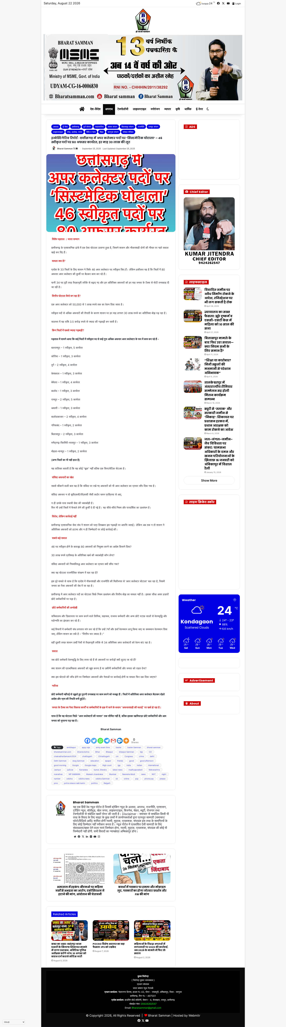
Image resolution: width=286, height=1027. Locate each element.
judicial (70, 770)
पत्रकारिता (99, 126)
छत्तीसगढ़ (75, 126)
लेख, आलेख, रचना (74, 132)
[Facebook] (87, 738)
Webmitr (194, 1015)
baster (118, 747)
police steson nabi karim (74, 783)
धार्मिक (188, 109)
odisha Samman (103, 779)
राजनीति (141, 126)
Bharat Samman (65, 148)
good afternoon (146, 761)
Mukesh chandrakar (94, 774)
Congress (129, 756)
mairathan (58, 774)
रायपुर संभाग (153, 126)
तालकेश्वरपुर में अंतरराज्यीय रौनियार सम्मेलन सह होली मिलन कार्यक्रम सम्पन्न (218, 390)
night (164, 774)
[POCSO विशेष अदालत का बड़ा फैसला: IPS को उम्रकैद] (111, 930)
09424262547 (149, 1003)
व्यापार (167, 109)
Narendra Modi (128, 774)
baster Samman (134, 747)
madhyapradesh (136, 770)
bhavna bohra (83, 752)
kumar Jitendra (100, 770)
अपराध (109, 109)
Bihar (97, 752)
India (129, 765)
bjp (141, 752)
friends (120, 761)
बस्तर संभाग (112, 126)
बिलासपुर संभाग (127, 126)
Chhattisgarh (104, 756)
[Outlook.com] (120, 738)
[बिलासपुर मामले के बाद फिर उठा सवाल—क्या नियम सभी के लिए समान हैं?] (193, 342)
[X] (83, 837)
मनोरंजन (155, 109)
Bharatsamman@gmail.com (146, 1007)
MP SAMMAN (74, 774)
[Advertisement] (213, 153)
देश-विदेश (95, 109)
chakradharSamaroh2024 (65, 756)
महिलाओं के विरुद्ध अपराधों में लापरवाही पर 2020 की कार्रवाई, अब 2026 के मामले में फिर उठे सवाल (151, 948)
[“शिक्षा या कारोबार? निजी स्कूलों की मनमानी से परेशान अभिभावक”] (193, 364)
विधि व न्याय (90, 132)
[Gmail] (113, 738)
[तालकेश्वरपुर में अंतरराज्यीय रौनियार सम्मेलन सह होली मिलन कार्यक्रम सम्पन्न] (193, 386)
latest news (117, 770)
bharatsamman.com (62, 752)
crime (141, 756)
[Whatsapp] (100, 738)
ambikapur (71, 747)
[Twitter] (94, 738)
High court (107, 765)
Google (75, 765)
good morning (60, 765)
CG (150, 752)
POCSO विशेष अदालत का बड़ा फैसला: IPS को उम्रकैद (109, 945)
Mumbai (112, 774)
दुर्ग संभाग (87, 126)
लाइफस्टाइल (139, 109)
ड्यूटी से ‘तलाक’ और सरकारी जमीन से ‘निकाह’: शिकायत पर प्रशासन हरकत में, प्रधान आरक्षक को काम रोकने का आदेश (219, 419)
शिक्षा (101, 132)
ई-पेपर (199, 109)
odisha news (84, 779)
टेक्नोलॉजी (122, 109)
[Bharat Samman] (143, 20)
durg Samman (78, 761)
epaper (108, 761)
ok (117, 779)
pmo (56, 783)
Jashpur (57, 770)
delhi (152, 756)
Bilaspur (109, 752)
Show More (209, 480)
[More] (126, 738)
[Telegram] (107, 738)
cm (117, 756)
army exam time (103, 747)
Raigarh (107, 783)
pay (136, 779)
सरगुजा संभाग (113, 132)
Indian (139, 765)
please (162, 779)
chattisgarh (87, 756)
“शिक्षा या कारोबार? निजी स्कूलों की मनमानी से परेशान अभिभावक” (217, 366)
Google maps (90, 765)
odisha (69, 779)
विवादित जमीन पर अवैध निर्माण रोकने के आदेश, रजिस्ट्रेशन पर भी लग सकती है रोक (219, 296)
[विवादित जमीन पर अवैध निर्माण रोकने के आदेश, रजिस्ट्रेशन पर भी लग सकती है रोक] (193, 294)
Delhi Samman (60, 761)
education (95, 761)
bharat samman (153, 747)
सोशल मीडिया (128, 132)
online (126, 779)
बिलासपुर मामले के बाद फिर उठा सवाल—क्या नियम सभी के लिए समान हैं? (219, 344)
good (131, 761)
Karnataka (83, 770)
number (57, 779)
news (143, 774)
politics (94, 783)
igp (119, 765)
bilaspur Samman (126, 752)
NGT (154, 774)
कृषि (178, 109)
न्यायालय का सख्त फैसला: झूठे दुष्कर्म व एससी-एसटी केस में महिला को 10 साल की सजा (219, 320)
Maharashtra (154, 770)
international (153, 765)
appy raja (86, 747)
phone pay (149, 779)
